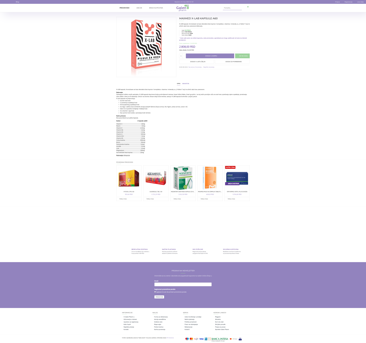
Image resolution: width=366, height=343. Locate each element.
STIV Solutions (170, 338)
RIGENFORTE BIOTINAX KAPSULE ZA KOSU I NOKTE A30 (183, 191)
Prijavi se (159, 297)
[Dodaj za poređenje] (139, 199)
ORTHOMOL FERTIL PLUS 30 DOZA (237, 191)
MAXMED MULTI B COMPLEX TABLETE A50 (210, 191)
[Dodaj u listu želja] (137, 199)
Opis (178, 83)
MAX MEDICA (188, 32)
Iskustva (185, 83)
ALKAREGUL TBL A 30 (156, 191)
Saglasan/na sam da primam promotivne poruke (171, 292)
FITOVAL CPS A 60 (129, 191)
